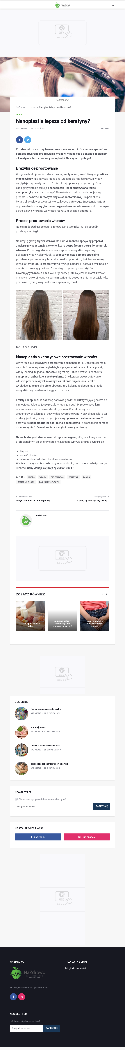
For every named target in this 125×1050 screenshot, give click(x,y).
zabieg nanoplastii (49, 482)
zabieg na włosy (26, 482)
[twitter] (27, 139)
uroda (31, 477)
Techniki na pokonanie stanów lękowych (49, 764)
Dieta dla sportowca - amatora (45, 745)
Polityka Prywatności (75, 968)
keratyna (73, 477)
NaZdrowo (21, 107)
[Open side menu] (11, 4)
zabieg (86, 477)
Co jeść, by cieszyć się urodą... (92, 500)
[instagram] (21, 996)
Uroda (33, 107)
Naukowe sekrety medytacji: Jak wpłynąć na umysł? (62, 623)
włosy (42, 477)
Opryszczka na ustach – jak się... (34, 500)
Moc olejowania (38, 727)
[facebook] (19, 139)
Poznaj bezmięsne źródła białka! (46, 709)
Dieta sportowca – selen (30, 625)
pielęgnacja (57, 477)
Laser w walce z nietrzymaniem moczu (94, 623)
